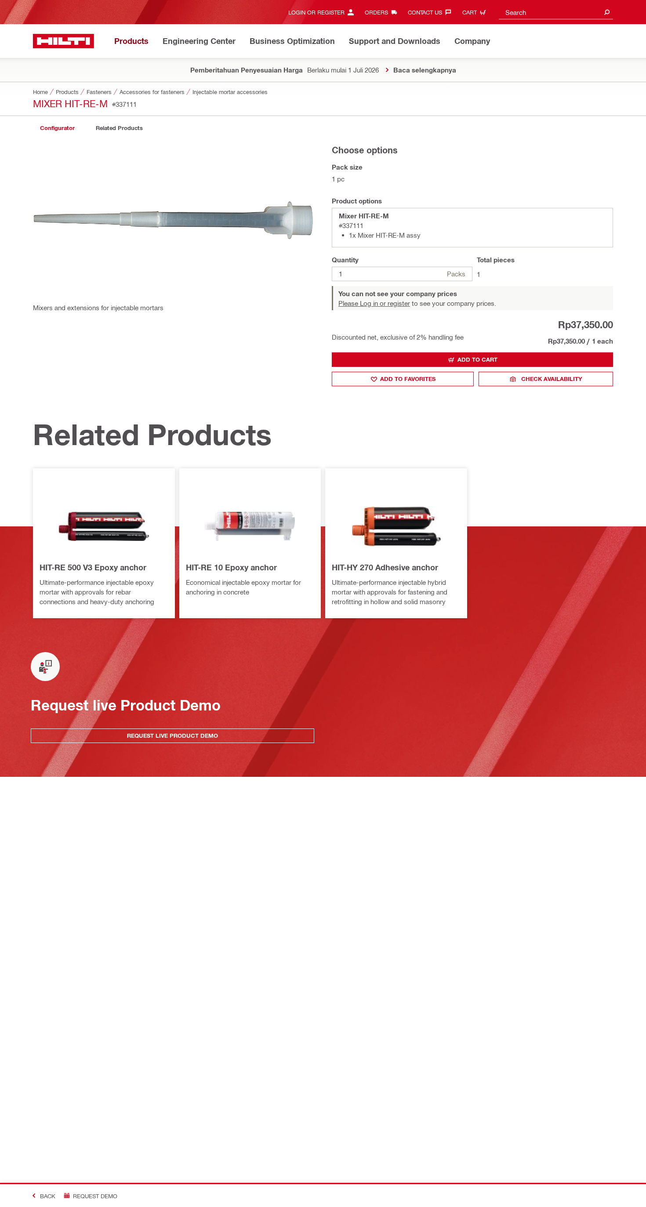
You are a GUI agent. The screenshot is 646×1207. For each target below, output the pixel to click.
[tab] (57, 128)
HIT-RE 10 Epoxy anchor (231, 567)
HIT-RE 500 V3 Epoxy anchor (93, 567)
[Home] (63, 41)
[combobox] (556, 12)
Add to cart (477, 359)
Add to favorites (408, 378)
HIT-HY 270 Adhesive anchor (385, 567)
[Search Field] (607, 12)
